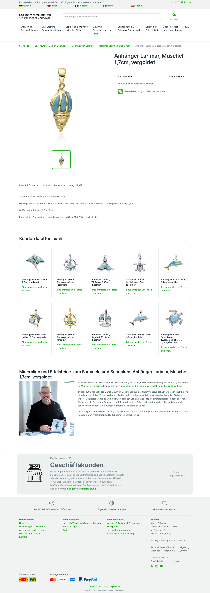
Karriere (23, 536)
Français (82, 5)
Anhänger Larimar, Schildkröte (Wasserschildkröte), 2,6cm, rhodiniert (171, 338)
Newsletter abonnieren (118, 530)
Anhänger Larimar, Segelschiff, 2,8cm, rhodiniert (100, 337)
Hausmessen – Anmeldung (120, 533)
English (53, 5)
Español (138, 5)
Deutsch (26, 5)
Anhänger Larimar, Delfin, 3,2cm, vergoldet (173, 280)
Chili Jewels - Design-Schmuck (29, 28)
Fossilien (97, 386)
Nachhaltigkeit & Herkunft (32, 526)
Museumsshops (107, 395)
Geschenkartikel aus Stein (168, 386)
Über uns (165, 28)
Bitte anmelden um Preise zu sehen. (136, 83)
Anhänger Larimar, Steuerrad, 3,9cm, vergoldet (66, 337)
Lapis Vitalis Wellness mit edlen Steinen (77, 28)
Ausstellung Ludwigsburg (32, 530)
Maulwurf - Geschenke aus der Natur (102, 30)
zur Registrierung (176, 474)
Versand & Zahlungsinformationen (124, 523)
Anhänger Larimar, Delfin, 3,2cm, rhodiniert (138, 335)
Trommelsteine (126, 386)
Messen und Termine (176, 28)
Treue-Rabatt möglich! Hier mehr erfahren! (145, 91)
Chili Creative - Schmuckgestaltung (52, 28)
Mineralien (86, 386)
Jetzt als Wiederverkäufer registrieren (82, 523)
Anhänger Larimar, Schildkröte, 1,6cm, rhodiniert (135, 282)
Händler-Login (70, 526)
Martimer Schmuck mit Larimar (114, 45)
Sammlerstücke (142, 386)
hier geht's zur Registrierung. (81, 488)
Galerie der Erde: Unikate (152, 28)
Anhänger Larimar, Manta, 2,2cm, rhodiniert (34, 280)
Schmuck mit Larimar (82, 45)
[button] (30, 34)
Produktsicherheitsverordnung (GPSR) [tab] (62, 185)
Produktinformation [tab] (28, 185)
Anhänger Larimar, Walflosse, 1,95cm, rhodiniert (100, 282)
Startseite (24, 45)
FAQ (187, 26)
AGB (106, 586)
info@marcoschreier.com (168, 561)
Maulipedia (112, 526)
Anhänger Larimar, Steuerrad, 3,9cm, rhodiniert (66, 282)
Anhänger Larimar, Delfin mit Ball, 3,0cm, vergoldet (34, 335)
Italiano (109, 5)
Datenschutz (95, 586)
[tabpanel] (105, 207)
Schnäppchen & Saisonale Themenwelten (130, 28)
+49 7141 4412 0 (182, 2)
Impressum (115, 586)
